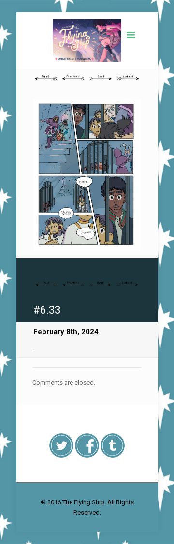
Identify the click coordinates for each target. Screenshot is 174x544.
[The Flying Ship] (87, 40)
